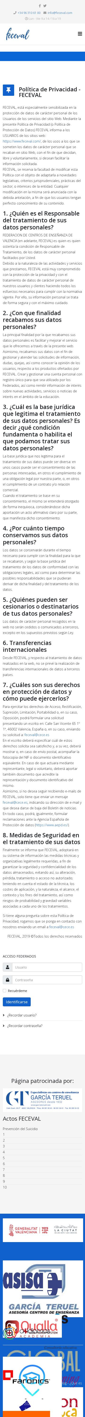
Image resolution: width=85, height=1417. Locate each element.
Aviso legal (32, 1388)
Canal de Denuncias (58, 1394)
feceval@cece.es (37, 735)
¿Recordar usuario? (21, 1015)
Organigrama (47, 1383)
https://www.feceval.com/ (22, 141)
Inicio (7, 1383)
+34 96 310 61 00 (29, 13)
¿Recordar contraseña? (24, 1025)
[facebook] (40, 6)
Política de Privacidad (59, 1388)
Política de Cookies (25, 1394)
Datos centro (24, 1383)
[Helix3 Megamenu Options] (80, 33)
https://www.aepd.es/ (52, 825)
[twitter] (45, 6)
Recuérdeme (17, 990)
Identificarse (17, 1001)
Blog (63, 1383)
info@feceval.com (60, 13)
